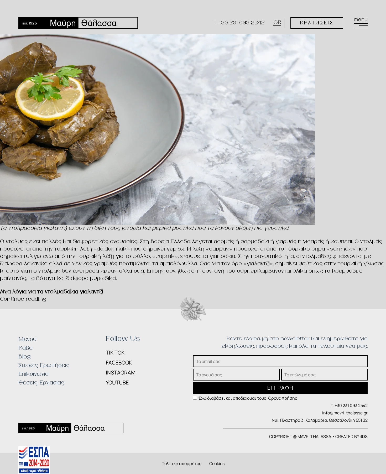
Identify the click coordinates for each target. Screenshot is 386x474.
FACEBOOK (119, 362)
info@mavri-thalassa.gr (345, 413)
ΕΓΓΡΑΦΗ (280, 387)
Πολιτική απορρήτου (181, 463)
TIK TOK (115, 352)
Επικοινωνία (33, 374)
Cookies (217, 463)
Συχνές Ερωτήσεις (44, 365)
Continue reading (23, 299)
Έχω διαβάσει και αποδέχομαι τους (247, 398)
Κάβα (25, 348)
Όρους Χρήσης (282, 398)
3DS (364, 436)
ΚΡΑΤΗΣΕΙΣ (316, 22)
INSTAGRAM (120, 372)
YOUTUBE (117, 382)
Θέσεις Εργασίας (41, 383)
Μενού (27, 339)
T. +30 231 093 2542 (239, 23)
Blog (24, 357)
